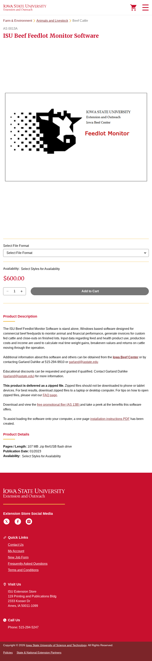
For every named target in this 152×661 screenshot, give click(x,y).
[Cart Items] (133, 7)
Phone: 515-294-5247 (23, 627)
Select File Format (16, 245)
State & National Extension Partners (39, 652)
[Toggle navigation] (145, 7)
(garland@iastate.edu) (18, 376)
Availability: (11, 268)
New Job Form (18, 557)
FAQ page (50, 395)
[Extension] (25, 7)
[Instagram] (29, 522)
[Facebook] (18, 522)
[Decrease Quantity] (23, 291)
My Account (16, 551)
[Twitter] (6, 522)
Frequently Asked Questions (28, 563)
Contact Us (16, 544)
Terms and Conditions (23, 570)
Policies (8, 652)
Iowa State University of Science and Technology (56, 645)
